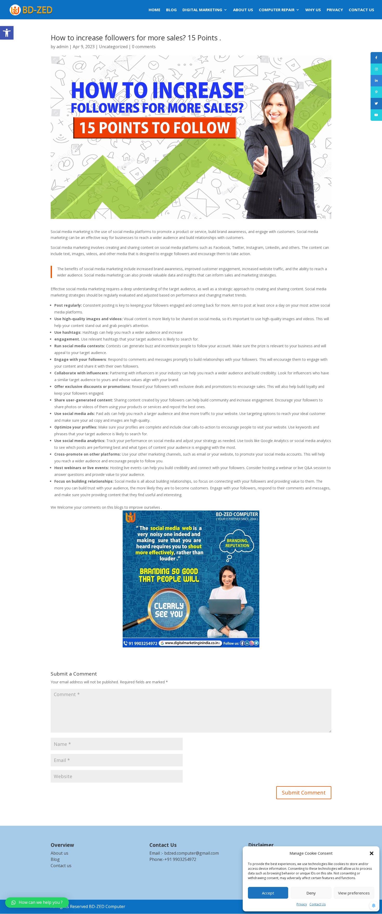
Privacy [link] (302, 904)
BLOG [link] (171, 10)
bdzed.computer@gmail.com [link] (191, 853)
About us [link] (59, 853)
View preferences (354, 893)
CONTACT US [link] (361, 10)
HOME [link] (154, 10)
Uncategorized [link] (113, 46)
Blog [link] (55, 859)
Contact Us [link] (317, 904)
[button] (371, 853)
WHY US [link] (313, 10)
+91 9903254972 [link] (180, 859)
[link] (7, 33)
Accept (268, 893)
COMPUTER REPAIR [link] (276, 10)
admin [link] (62, 46)
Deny (311, 893)
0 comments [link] (144, 46)
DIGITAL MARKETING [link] (202, 10)
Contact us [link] (61, 865)
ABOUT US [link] (243, 10)
